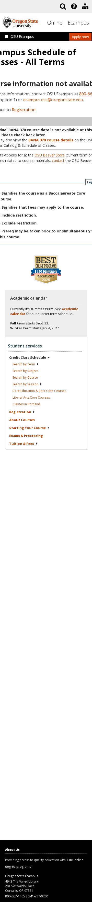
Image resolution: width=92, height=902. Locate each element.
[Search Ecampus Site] (63, 6)
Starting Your (27, 427)
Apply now (80, 36)
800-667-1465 (15, 896)
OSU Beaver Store (49, 155)
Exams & (26, 435)
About (22, 420)
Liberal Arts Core (31, 397)
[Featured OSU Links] (73, 6)
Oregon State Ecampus (21, 876)
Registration (24, 109)
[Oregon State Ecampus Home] (65, 22)
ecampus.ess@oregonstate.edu (53, 100)
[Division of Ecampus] (85, 6)
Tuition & (21, 443)
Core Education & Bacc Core (39, 391)
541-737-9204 (38, 896)
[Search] (63, 6)
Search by (24, 364)
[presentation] (73, 6)
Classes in (26, 404)
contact (58, 160)
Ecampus (78, 22)
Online (54, 22)
